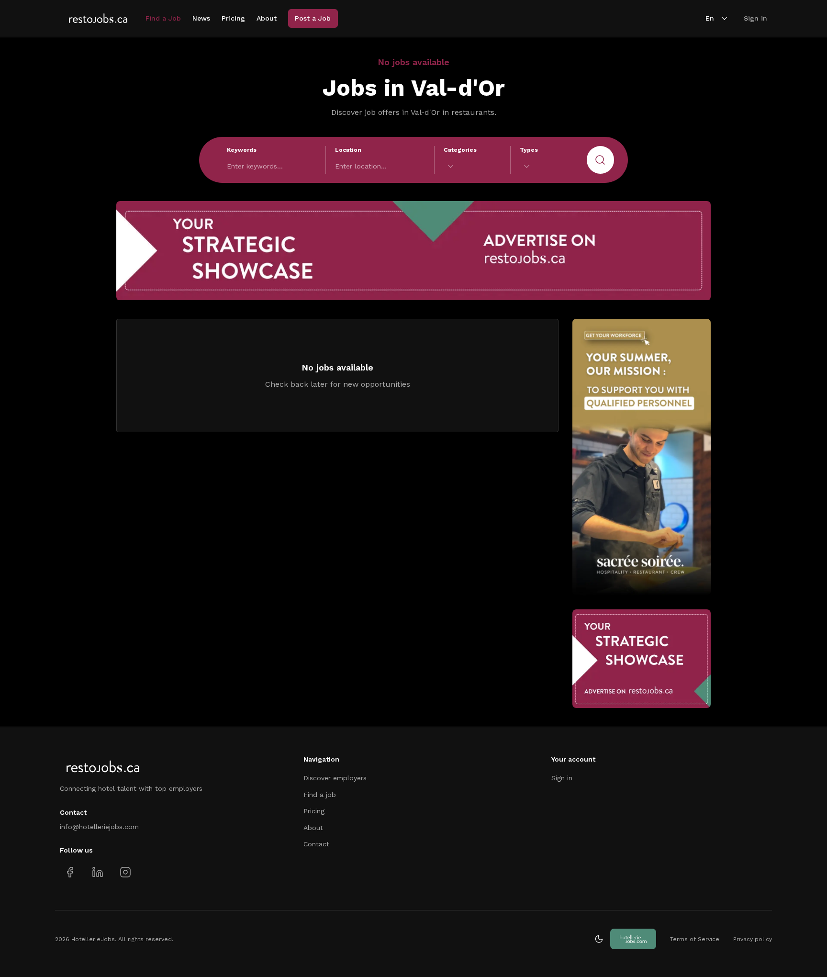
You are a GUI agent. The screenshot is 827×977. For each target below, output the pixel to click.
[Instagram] (125, 872)
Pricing (233, 18)
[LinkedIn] (97, 872)
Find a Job (163, 18)
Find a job (319, 794)
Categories (460, 149)
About (267, 18)
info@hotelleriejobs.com (99, 827)
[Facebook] (70, 872)
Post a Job (313, 18)
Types (529, 149)
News (201, 18)
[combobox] (472, 166)
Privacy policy (752, 939)
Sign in (755, 18)
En (709, 18)
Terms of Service (694, 939)
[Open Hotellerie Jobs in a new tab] (633, 939)
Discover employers (335, 778)
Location (348, 149)
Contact (316, 844)
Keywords (242, 149)
